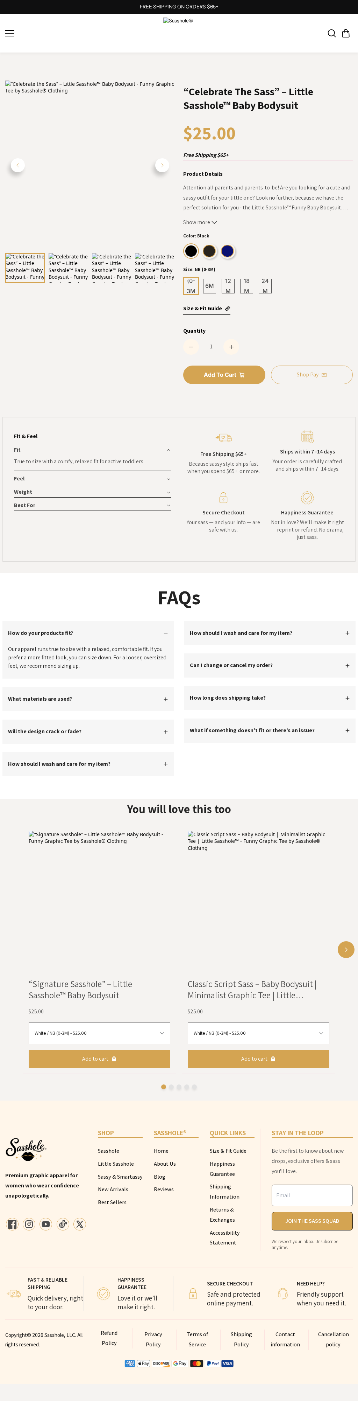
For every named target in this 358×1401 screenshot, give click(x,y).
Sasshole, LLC (59, 1335)
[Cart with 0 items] (346, 33)
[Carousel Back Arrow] (18, 165)
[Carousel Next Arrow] (162, 165)
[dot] (163, 1086)
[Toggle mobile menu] (82, 33)
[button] (346, 33)
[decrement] (191, 347)
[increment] (231, 347)
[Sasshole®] (179, 33)
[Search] (332, 33)
